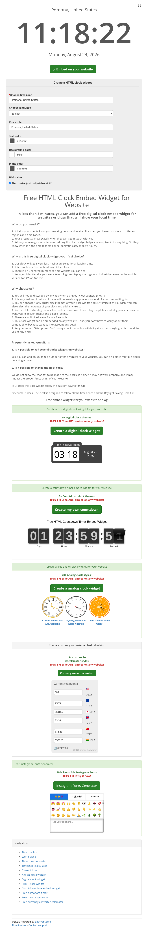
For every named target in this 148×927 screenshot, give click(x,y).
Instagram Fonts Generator (76, 785)
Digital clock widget (33, 879)
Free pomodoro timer (34, 893)
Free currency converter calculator (42, 902)
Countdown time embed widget (41, 888)
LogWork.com (43, 921)
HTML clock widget (33, 884)
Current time (29, 870)
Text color (15, 136)
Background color (20, 150)
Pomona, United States (24, 100)
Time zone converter (34, 861)
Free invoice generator (35, 897)
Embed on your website (74, 69)
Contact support (38, 925)
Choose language (20, 107)
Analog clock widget (34, 874)
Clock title (15, 122)
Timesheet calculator (34, 865)
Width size (15, 177)
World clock (29, 856)
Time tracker (29, 852)
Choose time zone (20, 95)
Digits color (16, 163)
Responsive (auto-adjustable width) (32, 183)
